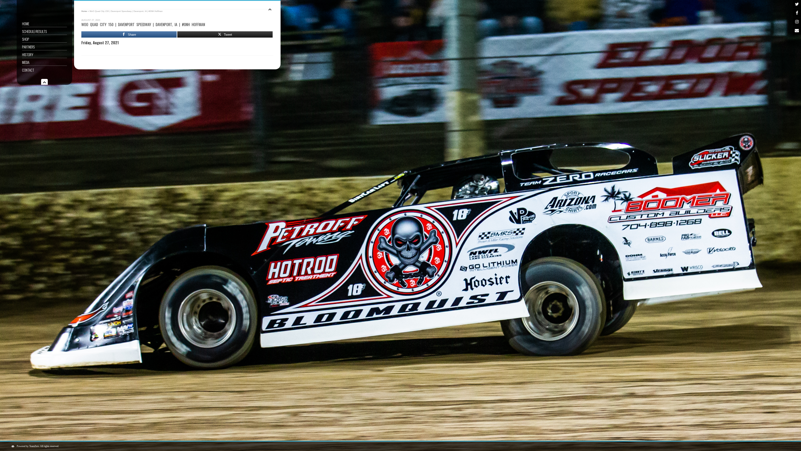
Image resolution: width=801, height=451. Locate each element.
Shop (25, 39)
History (27, 54)
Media (25, 62)
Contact (28, 70)
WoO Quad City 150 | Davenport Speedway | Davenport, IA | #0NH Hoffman (143, 24)
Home (25, 23)
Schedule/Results (34, 31)
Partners (28, 46)
